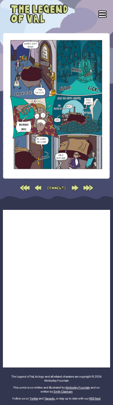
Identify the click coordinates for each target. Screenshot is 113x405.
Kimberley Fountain (77, 387)
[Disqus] (56, 288)
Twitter (34, 398)
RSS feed (95, 398)
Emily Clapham (63, 391)
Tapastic (49, 398)
